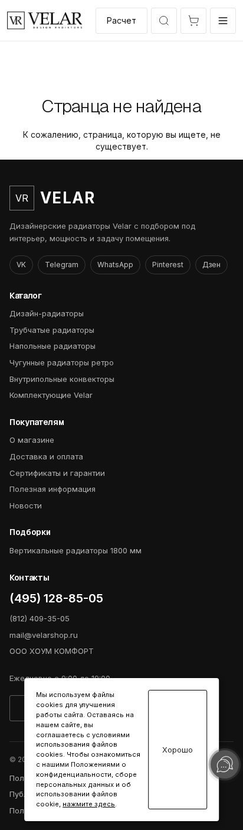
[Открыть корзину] (193, 21)
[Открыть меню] (223, 21)
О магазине (31, 440)
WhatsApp (115, 264)
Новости (25, 505)
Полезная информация (52, 489)
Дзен (211, 264)
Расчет (121, 20)
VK (21, 264)
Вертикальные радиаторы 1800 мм (75, 550)
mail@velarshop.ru (43, 635)
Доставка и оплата (46, 456)
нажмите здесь (89, 804)
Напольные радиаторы (52, 346)
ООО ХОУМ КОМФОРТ (51, 651)
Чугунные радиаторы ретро (61, 362)
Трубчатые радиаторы (51, 330)
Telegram (61, 264)
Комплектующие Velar (51, 395)
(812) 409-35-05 (39, 618)
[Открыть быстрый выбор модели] (164, 21)
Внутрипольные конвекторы (61, 379)
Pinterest (167, 264)
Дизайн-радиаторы (46, 313)
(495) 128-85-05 (56, 598)
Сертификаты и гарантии (57, 473)
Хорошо (177, 749)
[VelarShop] (45, 20)
